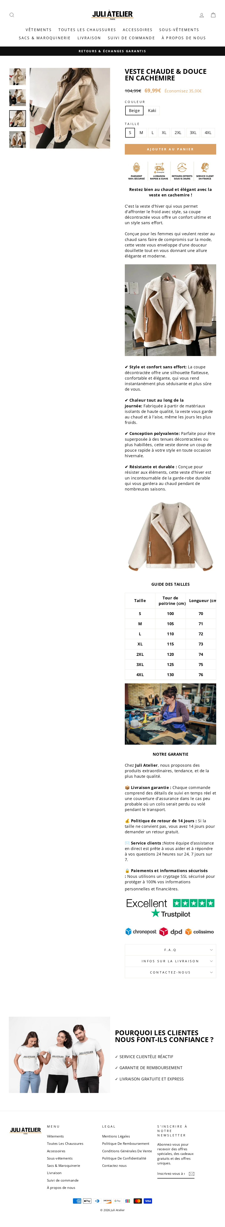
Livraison (89, 37)
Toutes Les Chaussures (87, 29)
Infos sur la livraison (170, 961)
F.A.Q (170, 950)
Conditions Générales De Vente (127, 1151)
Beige (134, 110)
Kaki (152, 110)
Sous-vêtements (179, 29)
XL (164, 132)
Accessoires (138, 29)
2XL (178, 132)
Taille (132, 124)
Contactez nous (114, 1165)
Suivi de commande (131, 37)
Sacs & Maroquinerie (45, 37)
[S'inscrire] (191, 1174)
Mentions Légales (116, 1136)
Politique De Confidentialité (124, 1158)
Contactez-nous (170, 972)
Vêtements (39, 29)
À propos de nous (184, 37)
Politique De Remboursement (125, 1143)
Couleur (135, 102)
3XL (193, 132)
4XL (208, 132)
